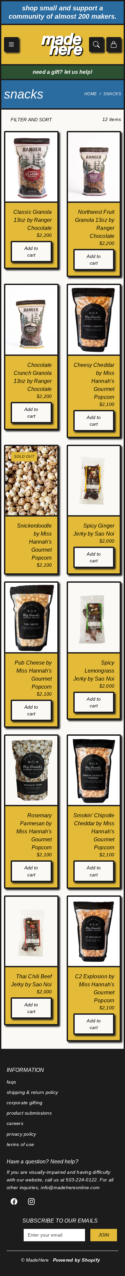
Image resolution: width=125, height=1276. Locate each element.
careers (15, 1123)
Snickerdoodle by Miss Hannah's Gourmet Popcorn (34, 542)
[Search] (96, 44)
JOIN (103, 1235)
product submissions (29, 1113)
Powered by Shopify (76, 1260)
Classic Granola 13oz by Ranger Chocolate (32, 220)
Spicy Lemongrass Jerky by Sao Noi (93, 671)
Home (90, 94)
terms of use (20, 1144)
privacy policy (21, 1134)
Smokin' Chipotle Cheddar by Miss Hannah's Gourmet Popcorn (93, 831)
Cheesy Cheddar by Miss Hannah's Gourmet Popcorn (94, 381)
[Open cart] (113, 44)
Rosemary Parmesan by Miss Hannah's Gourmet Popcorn (34, 831)
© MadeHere (35, 1260)
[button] (11, 44)
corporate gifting (24, 1102)
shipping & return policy (32, 1092)
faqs (11, 1082)
